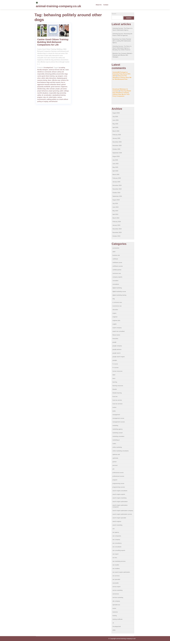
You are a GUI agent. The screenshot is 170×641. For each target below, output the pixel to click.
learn (114, 378)
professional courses (118, 476)
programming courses (119, 487)
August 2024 (116, 200)
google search (117, 353)
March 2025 (116, 174)
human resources (117, 371)
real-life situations (42, 93)
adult (114, 251)
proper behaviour (42, 91)
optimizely (115, 458)
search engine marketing (119, 498)
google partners (117, 349)
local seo (115, 396)
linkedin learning (117, 393)
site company (116, 601)
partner (115, 461)
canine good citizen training (46, 76)
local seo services (117, 403)
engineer (115, 316)
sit (42, 95)
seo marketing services (119, 561)
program (115, 479)
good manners (55, 86)
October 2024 (116, 192)
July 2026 (115, 116)
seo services (116, 575)
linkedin (115, 389)
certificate (115, 259)
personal (115, 465)
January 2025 (116, 181)
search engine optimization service (122, 514)
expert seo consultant (119, 331)
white (114, 630)
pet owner (63, 88)
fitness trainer (116, 335)
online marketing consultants (121, 451)
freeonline (115, 338)
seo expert (115, 554)
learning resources (118, 385)
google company (117, 345)
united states (53, 97)
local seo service (117, 400)
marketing (115, 425)
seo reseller (116, 565)
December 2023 (117, 229)
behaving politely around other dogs (56, 74)
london (114, 407)
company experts (117, 277)
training (115, 615)
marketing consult (117, 432)
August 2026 (116, 113)
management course (118, 418)
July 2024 (115, 203)
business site (116, 255)
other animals (50, 88)
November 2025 (117, 145)
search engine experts (119, 494)
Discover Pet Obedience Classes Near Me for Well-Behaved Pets (122, 77)
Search (114, 13)
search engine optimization (120, 501)
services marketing (118, 597)
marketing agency (118, 429)
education (115, 309)
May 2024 (115, 210)
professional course (118, 472)
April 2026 (115, 127)
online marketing (117, 447)
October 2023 (116, 236)
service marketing (117, 590)
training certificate (117, 619)
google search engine (119, 356)
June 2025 (115, 163)
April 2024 (115, 214)
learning (115, 382)
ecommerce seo (117, 306)
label (114, 374)
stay (44, 97)
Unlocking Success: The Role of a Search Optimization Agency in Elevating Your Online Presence (122, 47)
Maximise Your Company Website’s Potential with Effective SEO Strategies (122, 55)
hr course (115, 364)
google (114, 342)
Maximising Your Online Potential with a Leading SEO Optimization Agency (122, 40)
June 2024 (115, 207)
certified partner (117, 269)
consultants (116, 284)
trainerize (115, 612)
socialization (48, 95)
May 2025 (115, 167)
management (116, 414)
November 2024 (117, 189)
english (115, 324)
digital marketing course (119, 291)
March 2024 (116, 218)
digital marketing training (119, 295)
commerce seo (117, 273)
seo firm (115, 557)
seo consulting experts (119, 550)
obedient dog (41, 88)
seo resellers (116, 568)
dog (114, 298)
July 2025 (115, 160)
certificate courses (118, 266)
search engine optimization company (123, 510)
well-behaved (53, 101)
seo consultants (117, 546)
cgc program (59, 76)
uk (47, 97)
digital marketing (117, 288)
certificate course (117, 262)
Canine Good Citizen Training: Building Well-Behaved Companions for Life (53, 42)
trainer (114, 608)
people (57, 88)
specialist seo (116, 604)
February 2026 (117, 134)
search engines (117, 521)
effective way (56, 80)
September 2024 (117, 196)
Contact (105, 4)
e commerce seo (117, 302)
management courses (119, 422)
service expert (116, 586)
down (49, 80)
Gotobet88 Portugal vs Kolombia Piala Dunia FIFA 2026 (121, 74)
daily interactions (51, 78)
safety (39, 95)
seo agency (116, 532)
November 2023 (117, 232)
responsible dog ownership (57, 93)
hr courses (115, 367)
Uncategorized (48, 67)
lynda (114, 411)
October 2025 (116, 149)
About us (99, 4)
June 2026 (115, 120)
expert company (117, 327)
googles (115, 360)
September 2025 (117, 152)
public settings (64, 91)
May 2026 (115, 123)
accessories (116, 248)
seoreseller (116, 583)
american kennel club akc (57, 69)
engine (114, 313)
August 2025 (116, 156)
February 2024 (117, 221)
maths (114, 443)
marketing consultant (118, 436)
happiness (64, 86)
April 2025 (115, 171)
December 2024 (117, 185)
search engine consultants (120, 490)
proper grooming (54, 91)
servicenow (116, 594)
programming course (118, 483)
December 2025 (117, 142)
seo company (116, 539)
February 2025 (117, 178)
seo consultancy (117, 543)
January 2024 (116, 225)
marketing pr (116, 440)
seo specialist (116, 579)
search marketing (117, 525)
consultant (115, 280)
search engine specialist (119, 517)
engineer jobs (116, 320)
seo (114, 528)
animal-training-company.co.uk (58, 6)
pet (113, 469)
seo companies (117, 536)
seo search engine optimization (121, 572)
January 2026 (116, 138)
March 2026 (116, 131)
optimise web (116, 454)
